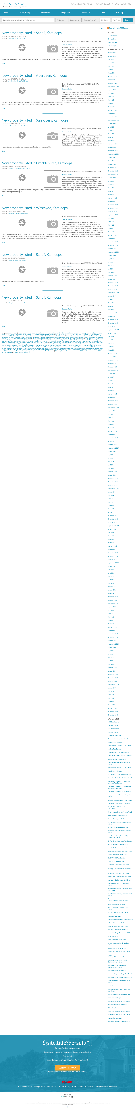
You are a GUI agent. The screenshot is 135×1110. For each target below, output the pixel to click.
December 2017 (113, 360)
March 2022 (111, 194)
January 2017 (112, 397)
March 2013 (111, 542)
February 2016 (112, 431)
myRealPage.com (67, 1096)
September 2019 (113, 292)
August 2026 (112, 56)
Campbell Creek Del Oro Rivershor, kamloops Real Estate (119, 782)
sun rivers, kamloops (114, 998)
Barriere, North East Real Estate (118, 752)
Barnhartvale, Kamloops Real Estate (119, 745)
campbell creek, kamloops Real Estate (120, 800)
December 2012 (113, 553)
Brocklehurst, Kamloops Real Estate (19, 168)
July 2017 (111, 377)
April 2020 (111, 269)
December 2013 (113, 515)
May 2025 (111, 100)
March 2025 (111, 107)
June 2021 (111, 221)
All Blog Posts (112, 35)
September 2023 (113, 154)
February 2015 (112, 472)
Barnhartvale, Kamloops (115, 742)
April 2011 (111, 620)
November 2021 (113, 208)
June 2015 (111, 458)
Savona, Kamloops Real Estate (117, 948)
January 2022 (112, 201)
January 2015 (112, 475)
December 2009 (113, 674)
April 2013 (111, 539)
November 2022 (113, 171)
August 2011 (112, 607)
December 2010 (113, 634)
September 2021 (113, 215)
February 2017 (112, 394)
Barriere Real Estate (114, 749)
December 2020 (113, 242)
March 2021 (111, 232)
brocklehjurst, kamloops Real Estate (119, 768)
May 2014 (111, 502)
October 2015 (112, 444)
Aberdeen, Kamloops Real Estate (18, 81)
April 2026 (111, 69)
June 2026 (111, 63)
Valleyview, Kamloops (115, 1008)
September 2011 (113, 603)
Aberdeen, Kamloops (114, 735)
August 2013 (112, 529)
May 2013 (111, 536)
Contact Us (85, 12)
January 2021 (112, 238)
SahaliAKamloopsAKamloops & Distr (120, 933)
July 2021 (111, 218)
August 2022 (112, 178)
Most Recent (112, 53)
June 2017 (111, 380)
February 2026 (112, 76)
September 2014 (113, 488)
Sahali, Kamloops (113, 936)
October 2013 (112, 522)
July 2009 (111, 691)
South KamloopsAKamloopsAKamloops (118, 956)
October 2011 (112, 600)
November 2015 (113, 441)
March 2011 (111, 624)
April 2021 (111, 228)
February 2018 (112, 353)
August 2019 (112, 296)
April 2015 (111, 465)
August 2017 (112, 374)
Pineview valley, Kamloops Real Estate (120, 919)
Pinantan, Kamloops (114, 916)
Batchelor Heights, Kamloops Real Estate (80, 334)
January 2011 (112, 630)
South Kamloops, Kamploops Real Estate (48, 349)
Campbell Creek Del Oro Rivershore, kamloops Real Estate (119, 787)
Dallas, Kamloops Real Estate (117, 815)
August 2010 (112, 647)
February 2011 (112, 627)
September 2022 (113, 174)
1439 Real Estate (113, 729)
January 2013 (112, 549)
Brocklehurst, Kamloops (115, 771)
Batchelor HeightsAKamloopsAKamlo (120, 756)
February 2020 (112, 276)
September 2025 (113, 86)
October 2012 (112, 559)
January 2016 (112, 434)
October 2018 (112, 326)
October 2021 (112, 211)
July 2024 (111, 127)
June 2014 (111, 499)
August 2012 (112, 566)
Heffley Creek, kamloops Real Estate (120, 841)
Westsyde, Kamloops (115, 1018)
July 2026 (111, 59)
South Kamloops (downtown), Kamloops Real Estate (117, 961)
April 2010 (111, 661)
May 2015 (111, 461)
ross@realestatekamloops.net (114, 3)
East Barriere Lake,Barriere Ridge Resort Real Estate (118, 837)
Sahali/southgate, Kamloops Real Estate (67, 346)
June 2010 (111, 654)
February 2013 (112, 546)
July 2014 (111, 495)
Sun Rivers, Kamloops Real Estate (119, 1001)
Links (103, 12)
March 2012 (111, 583)
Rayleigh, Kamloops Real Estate (118, 926)
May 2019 (111, 303)
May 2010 (111, 657)
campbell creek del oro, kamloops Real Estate (58, 337)
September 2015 (113, 448)
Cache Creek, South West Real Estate (120, 778)
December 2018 (113, 319)
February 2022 (112, 198)
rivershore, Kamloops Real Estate (118, 929)
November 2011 (113, 597)
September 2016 (113, 407)
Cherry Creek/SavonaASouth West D (120, 812)
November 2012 (113, 556)
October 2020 (112, 249)
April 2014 (111, 505)
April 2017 (111, 387)
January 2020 (112, 279)
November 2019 (113, 286)
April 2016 (111, 424)
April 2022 (111, 191)
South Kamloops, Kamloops (117, 970)
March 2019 (111, 309)
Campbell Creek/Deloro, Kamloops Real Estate (19, 338)
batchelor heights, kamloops (117, 759)
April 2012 (111, 580)
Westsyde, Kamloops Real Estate (119, 1021)
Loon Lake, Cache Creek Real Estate (119, 880)
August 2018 (112, 333)
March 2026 (111, 73)
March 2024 (111, 140)
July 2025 (111, 93)
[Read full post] (22, 47)
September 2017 (113, 370)
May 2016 (111, 421)
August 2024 (112, 123)
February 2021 (112, 235)
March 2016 (111, 428)
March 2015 (111, 468)
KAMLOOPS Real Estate (116, 861)
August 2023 (112, 157)
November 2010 (113, 637)
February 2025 (112, 110)
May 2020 (111, 265)
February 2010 (112, 668)
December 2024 (113, 117)
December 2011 (113, 593)
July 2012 (111, 570)
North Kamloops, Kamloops (117, 904)
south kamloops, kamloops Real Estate (120, 974)
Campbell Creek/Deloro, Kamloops (119, 803)
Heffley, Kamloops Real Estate (118, 844)
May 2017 (111, 384)
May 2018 (111, 343)
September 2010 (113, 644)
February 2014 (112, 512)
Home (5, 12)
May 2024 (111, 134)
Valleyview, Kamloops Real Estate (119, 1011)
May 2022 (111, 188)
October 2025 (112, 83)
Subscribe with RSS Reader (118, 28)
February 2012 (112, 586)
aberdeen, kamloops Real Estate (118, 739)
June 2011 (111, 613)
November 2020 (113, 245)
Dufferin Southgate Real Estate (118, 819)
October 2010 (112, 640)
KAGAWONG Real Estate (116, 858)
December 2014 (113, 478)
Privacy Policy (24, 12)
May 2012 (111, 576)
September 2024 (113, 120)
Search (127, 20)
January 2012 (112, 590)
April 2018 (111, 347)
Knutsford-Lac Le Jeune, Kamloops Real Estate (18, 342)
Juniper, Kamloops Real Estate (117, 854)
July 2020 (111, 259)
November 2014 (113, 482)
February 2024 (112, 144)
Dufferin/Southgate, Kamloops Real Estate (34, 340)
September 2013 (113, 526)
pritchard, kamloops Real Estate (118, 923)
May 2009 (111, 698)
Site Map (119, 12)
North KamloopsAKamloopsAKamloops (118, 900)
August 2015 (112, 451)
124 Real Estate (113, 725)
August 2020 (112, 255)
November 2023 (113, 151)
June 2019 (111, 299)
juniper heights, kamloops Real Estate (120, 851)
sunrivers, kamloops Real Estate (118, 1004)
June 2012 (111, 573)
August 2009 (112, 688)
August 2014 (112, 492)
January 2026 (112, 80)
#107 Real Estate (113, 722)
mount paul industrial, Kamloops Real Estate (45, 344)
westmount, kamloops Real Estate (119, 1014)
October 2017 (112, 367)
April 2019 (111, 306)
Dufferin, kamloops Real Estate (118, 827)
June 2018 (111, 340)
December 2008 (113, 711)
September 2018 (113, 330)
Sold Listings (112, 46)
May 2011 (111, 617)
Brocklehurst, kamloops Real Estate (119, 774)
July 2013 (111, 532)
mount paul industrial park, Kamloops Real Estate (21, 344)
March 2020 (111, 272)
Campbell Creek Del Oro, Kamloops (119, 791)
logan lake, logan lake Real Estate (118, 873)
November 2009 (113, 678)
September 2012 (113, 563)
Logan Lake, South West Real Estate (120, 876)
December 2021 (113, 205)
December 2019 (113, 282)
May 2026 (111, 66)
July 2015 (111, 455)
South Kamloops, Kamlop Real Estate (120, 977)
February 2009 (112, 708)
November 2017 (113, 363)
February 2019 (112, 313)
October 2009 (112, 681)
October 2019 (112, 289)
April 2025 (111, 103)
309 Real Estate (113, 732)
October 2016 (112, 404)
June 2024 (111, 130)
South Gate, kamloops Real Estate (119, 951)
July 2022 (111, 181)
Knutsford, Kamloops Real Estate (119, 865)
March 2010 (111, 664)
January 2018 (112, 357)
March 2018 (111, 350)
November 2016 (113, 401)
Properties (45, 12)
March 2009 (111, 705)
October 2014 (112, 485)
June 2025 (111, 96)
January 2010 (112, 671)
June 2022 (111, 184)
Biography (65, 12)
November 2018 (113, 323)
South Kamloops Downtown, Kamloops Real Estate (117, 966)
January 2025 (112, 113)
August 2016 (112, 411)
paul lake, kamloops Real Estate (118, 912)
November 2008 (113, 715)
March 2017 (111, 390)
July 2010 (111, 651)
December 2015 (113, 438)
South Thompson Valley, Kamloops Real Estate (79, 349)
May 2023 (111, 161)
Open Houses (112, 42)
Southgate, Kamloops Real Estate (119, 994)
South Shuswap (113, 986)
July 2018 (111, 336)
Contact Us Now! (67, 1068)
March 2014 (111, 509)
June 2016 (111, 417)
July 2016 (111, 414)
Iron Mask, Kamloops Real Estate (118, 848)
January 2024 (112, 147)
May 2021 (111, 225)
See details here (67, 44)
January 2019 (112, 316)
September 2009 (113, 684)
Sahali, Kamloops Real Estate (117, 940)
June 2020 (111, 262)
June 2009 (111, 695)
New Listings (112, 39)
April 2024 (111, 137)
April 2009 (111, 701)
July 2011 (111, 610)
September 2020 (113, 252)
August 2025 (112, 90)
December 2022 (113, 167)
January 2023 (112, 164)
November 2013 (113, 519)
